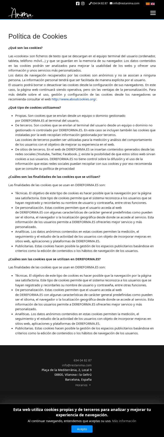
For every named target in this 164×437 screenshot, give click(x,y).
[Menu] (153, 13)
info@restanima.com (126, 3)
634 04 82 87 (100, 3)
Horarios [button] (81, 385)
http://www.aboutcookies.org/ (74, 99)
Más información (124, 421)
